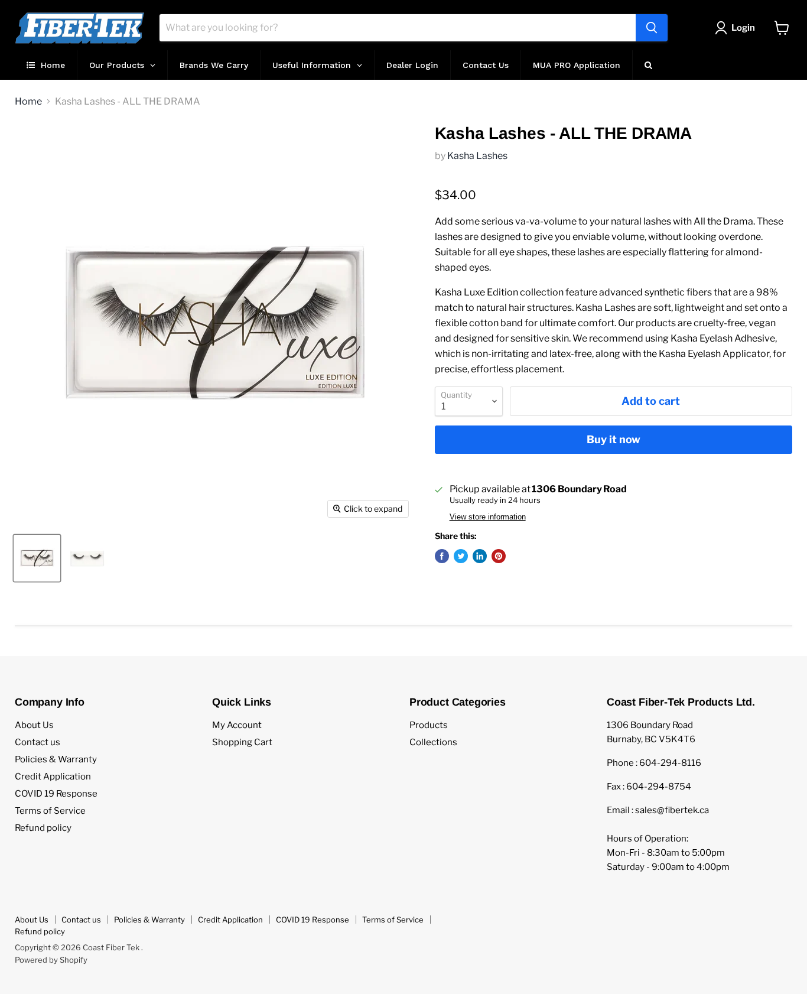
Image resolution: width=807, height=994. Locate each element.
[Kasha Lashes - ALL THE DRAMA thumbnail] (37, 558)
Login (743, 27)
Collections (433, 742)
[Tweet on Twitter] (461, 556)
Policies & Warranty (56, 759)
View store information (488, 517)
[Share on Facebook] (442, 556)
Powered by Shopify (51, 959)
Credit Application (53, 776)
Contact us (37, 742)
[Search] (652, 27)
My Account (237, 725)
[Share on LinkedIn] (480, 556)
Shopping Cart (242, 742)
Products (428, 725)
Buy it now (613, 439)
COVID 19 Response (56, 793)
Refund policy (43, 828)
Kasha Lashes (477, 155)
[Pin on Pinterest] (499, 556)
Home (28, 101)
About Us (34, 725)
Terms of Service (50, 810)
